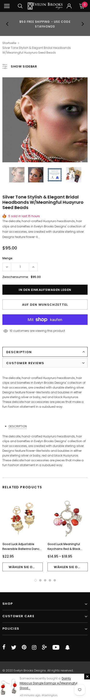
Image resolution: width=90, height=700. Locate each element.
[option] (45, 24)
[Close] (87, 676)
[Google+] (44, 647)
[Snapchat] (67, 647)
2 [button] (40, 580)
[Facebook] (4, 647)
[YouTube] (56, 647)
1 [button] (35, 580)
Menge (7, 258)
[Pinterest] (24, 647)
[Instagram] (34, 647)
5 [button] (55, 580)
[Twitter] (13, 647)
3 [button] (45, 580)
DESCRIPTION (18, 426)
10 (11, 331)
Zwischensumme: (15, 277)
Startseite (9, 43)
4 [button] (50, 580)
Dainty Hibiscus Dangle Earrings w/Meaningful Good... (48, 683)
